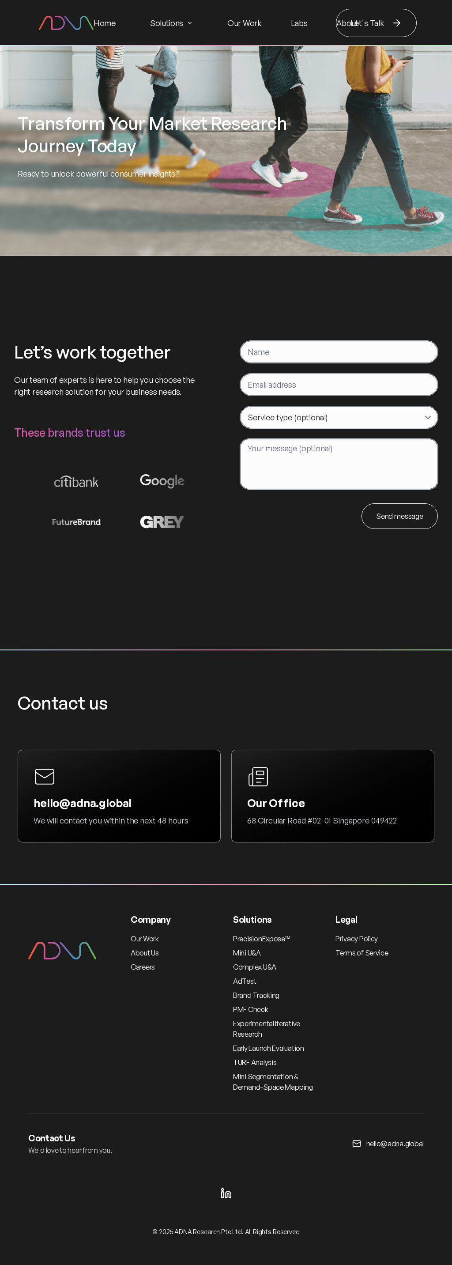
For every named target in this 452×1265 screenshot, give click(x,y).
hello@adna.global (83, 803)
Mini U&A (247, 952)
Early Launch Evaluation (268, 1048)
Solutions (166, 23)
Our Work (244, 23)
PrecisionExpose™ (261, 938)
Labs (299, 23)
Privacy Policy (356, 938)
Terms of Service (361, 952)
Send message (399, 516)
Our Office (276, 803)
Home (105, 23)
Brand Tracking (256, 995)
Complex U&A (254, 967)
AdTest (244, 981)
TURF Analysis (254, 1062)
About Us (145, 952)
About (347, 23)
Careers (143, 967)
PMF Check (250, 1009)
